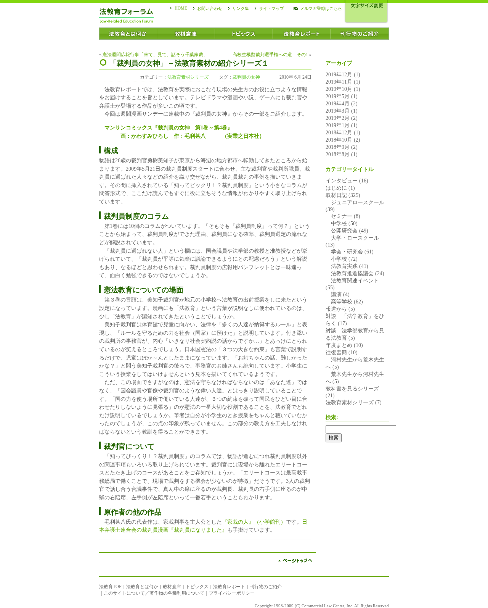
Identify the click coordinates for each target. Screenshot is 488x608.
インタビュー (342, 180)
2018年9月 (338, 147)
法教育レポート (229, 586)
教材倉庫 (172, 586)
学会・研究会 (344, 251)
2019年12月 (339, 74)
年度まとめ (339, 345)
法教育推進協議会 (350, 273)
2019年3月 (338, 111)
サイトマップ (271, 8)
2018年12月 (339, 132)
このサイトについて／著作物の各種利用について (154, 593)
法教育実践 (342, 266)
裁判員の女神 (246, 77)
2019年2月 (338, 118)
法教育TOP (110, 586)
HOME (181, 8)
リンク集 (240, 8)
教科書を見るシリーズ (352, 388)
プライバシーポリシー (232, 593)
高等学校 (339, 301)
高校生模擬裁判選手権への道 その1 (270, 54)
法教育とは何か (142, 586)
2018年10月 (339, 140)
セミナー (339, 216)
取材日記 (336, 195)
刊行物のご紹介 (266, 586)
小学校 (336, 259)
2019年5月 (338, 96)
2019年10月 (339, 89)
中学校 (336, 223)
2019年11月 (339, 82)
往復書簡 (336, 352)
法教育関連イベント (352, 280)
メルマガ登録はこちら (321, 8)
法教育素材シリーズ (188, 77)
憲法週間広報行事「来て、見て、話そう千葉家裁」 (155, 54)
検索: (332, 417)
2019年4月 (338, 103)
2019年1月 (338, 125)
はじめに (336, 188)
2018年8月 (338, 154)
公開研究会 (342, 230)
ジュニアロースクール (355, 202)
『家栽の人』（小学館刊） (254, 522)
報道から (336, 309)
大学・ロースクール (352, 238)
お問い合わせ (209, 8)
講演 (334, 294)
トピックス (197, 586)
